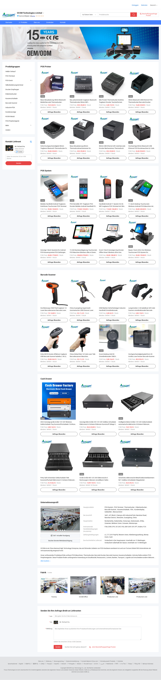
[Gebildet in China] (16, 4)
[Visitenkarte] (31, 141)
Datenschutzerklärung (72, 661)
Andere (7, 130)
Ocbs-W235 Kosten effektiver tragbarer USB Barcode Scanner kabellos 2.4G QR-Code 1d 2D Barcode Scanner (54, 356)
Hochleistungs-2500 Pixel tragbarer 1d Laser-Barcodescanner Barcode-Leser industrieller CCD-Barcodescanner (53, 310)
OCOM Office (83, 597)
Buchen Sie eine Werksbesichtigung (60, 540)
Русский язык (88, 664)
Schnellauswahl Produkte (107, 661)
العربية (102, 664)
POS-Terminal (10, 76)
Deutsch (63, 664)
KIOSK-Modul (10, 116)
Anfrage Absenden (54, 112)
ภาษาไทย (123, 664)
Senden (57, 647)
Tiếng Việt (137, 664)
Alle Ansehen (45, 561)
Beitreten (144, 5)
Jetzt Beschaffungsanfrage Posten (102, 647)
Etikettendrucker (11, 94)
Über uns (37, 22)
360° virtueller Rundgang (61, 535)
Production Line (112, 597)
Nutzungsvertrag (59, 661)
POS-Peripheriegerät (12, 121)
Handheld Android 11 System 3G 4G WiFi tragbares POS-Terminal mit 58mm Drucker (112, 206)
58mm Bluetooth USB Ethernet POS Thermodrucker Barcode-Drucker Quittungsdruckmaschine (140, 102)
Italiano (79, 664)
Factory (54, 597)
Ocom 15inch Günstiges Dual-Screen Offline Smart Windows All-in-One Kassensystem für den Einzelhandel (111, 252)
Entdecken (49, 22)
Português (71, 664)
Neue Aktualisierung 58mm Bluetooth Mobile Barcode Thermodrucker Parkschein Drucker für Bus (53, 102)
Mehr (7, 125)
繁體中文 (35, 664)
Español (56, 664)
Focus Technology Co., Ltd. (78, 668)
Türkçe (130, 664)
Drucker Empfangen (12, 89)
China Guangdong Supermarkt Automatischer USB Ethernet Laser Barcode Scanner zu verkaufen (81, 310)
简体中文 (28, 664)
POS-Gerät (9, 80)
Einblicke (120, 661)
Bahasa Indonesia (148, 664)
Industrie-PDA (10, 107)
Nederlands (109, 664)
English (21, 664)
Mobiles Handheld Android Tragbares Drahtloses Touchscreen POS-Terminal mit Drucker (53, 206)
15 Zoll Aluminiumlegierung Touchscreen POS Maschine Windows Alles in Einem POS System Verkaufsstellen (83, 252)
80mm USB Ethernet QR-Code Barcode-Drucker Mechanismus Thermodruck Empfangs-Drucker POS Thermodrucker (112, 148)
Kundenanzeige (10, 112)
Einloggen (135, 5)
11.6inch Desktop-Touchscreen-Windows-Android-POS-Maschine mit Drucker (140, 206)
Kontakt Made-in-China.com (89, 661)
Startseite (8, 22)
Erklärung (48, 661)
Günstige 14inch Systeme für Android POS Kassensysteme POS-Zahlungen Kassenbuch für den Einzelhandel (53, 252)
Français (49, 664)
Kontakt (62, 22)
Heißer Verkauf (10, 71)
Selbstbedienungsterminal (14, 85)
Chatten (20, 152)
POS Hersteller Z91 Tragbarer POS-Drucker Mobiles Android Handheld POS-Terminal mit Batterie (83, 206)
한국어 (96, 664)
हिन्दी (116, 664)
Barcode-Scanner (11, 103)
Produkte (24, 22)
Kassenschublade (11, 98)
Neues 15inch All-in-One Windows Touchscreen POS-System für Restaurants (139, 252)
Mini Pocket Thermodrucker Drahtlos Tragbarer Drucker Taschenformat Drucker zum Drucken (111, 102)
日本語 (42, 664)
